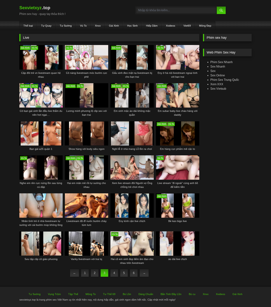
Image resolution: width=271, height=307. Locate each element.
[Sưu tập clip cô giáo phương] (41, 243)
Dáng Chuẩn (145, 294)
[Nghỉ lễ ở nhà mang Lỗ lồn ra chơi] (132, 133)
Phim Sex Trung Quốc (224, 79)
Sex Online (217, 75)
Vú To (83, 25)
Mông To (91, 294)
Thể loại (28, 25)
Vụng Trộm (54, 294)
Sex (213, 71)
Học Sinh (132, 25)
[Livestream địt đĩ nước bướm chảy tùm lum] (86, 205)
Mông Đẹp (205, 25)
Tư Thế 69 (109, 294)
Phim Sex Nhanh (221, 62)
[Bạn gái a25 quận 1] (41, 133)
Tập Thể (73, 294)
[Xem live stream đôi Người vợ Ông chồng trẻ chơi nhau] (132, 167)
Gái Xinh (114, 25)
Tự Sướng (66, 25)
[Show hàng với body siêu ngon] (86, 133)
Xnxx (98, 25)
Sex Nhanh (217, 66)
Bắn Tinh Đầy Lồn (171, 294)
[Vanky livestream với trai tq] (86, 243)
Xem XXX (216, 84)
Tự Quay (46, 25)
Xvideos (170, 25)
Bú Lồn (127, 294)
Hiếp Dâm (152, 25)
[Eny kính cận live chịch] (132, 205)
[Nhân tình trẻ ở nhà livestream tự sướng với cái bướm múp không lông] (41, 205)
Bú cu (192, 294)
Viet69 (187, 25)
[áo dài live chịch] (177, 243)
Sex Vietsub (218, 88)
